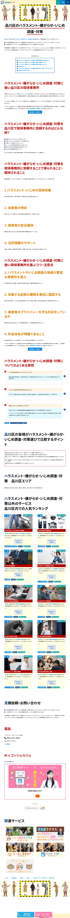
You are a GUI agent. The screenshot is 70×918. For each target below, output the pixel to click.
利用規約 (8, 744)
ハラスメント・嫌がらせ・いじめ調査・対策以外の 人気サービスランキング (35, 68)
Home (6, 878)
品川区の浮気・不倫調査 (44, 601)
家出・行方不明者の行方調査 (22, 533)
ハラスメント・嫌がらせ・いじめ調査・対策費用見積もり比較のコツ (33, 60)
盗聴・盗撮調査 (54, 533)
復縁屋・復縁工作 (54, 674)
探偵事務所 (14, 878)
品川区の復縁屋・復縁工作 (44, 671)
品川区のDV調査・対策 (10, 636)
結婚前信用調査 (53, 639)
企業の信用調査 (19, 604)
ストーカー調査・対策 (21, 674)
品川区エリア (21, 66)
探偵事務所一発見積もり (36, 108)
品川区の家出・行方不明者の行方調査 (14, 530)
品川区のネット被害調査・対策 (45, 566)
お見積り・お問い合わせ (24, 70)
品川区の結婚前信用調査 (44, 636)
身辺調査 (18, 569)
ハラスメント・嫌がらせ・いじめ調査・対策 (24, 39)
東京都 (21, 878)
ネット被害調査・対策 (56, 569)
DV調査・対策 (19, 639)
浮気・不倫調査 (53, 604)
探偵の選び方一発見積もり (18, 541)
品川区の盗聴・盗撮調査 (44, 530)
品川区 (6, 39)
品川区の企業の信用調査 (11, 601)
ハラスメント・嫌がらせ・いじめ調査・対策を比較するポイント (32, 64)
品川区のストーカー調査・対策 (12, 671)
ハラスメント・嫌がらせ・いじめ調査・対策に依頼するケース (32, 62)
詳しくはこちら (27, 546)
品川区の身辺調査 (9, 566)
